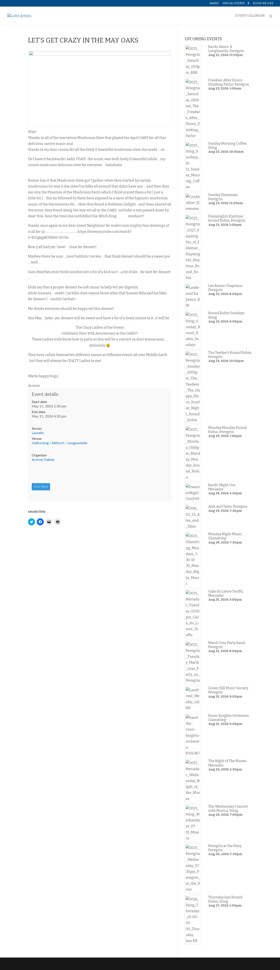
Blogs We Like (263, 3)
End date (39, 412)
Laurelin (38, 433)
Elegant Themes (58, 963)
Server (37, 428)
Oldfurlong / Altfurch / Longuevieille (59, 443)
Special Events (233, 3)
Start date (39, 402)
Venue (37, 438)
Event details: (45, 394)
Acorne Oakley (43, 459)
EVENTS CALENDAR (250, 16)
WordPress (97, 963)
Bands (214, 3)
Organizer (39, 455)
